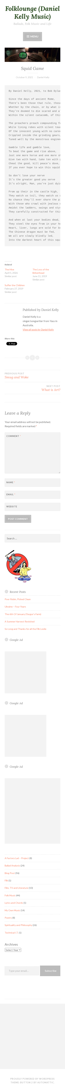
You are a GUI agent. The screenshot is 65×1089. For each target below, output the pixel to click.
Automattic (45, 1082)
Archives (11, 944)
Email (10, 494)
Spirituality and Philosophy (18, 925)
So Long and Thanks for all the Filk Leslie (25, 628)
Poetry (8, 917)
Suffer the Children (15, 285)
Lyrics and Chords (14, 902)
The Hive (9, 269)
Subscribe (50, 970)
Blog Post (10, 873)
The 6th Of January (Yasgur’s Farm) (23, 614)
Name (10, 482)
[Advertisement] (25, 672)
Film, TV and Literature (16, 887)
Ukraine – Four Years (15, 606)
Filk (6, 880)
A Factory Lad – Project (17, 858)
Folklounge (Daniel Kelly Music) (32, 12)
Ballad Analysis (12, 865)
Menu (34, 36)
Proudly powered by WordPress (32, 1078)
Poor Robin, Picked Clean (18, 599)
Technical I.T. (11, 932)
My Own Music (12, 910)
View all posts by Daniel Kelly (38, 329)
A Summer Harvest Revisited (19, 621)
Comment (13, 436)
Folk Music (10, 895)
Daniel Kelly (43, 77)
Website (11, 506)
